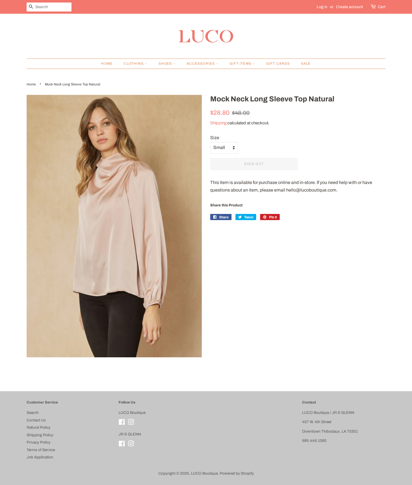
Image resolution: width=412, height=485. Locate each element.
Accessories (201, 64)
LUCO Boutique (204, 473)
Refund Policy (38, 427)
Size (214, 137)
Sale (306, 64)
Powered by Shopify (237, 473)
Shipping (218, 123)
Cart (381, 7)
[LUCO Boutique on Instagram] (131, 423)
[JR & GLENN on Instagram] (131, 445)
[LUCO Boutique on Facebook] (122, 423)
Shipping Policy (40, 435)
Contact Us (36, 420)
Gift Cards (278, 64)
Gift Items (241, 64)
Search (33, 413)
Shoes (166, 64)
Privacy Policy (38, 442)
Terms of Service (41, 450)
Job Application (40, 457)
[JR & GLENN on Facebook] (122, 445)
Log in (322, 7)
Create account (349, 7)
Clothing (134, 64)
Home (107, 64)
